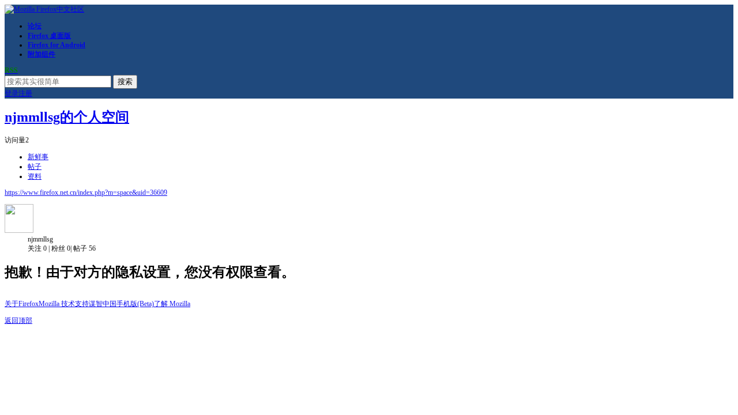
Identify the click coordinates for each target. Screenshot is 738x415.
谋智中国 (102, 304)
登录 (11, 93)
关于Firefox (22, 304)
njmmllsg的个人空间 (67, 117)
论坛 (35, 26)
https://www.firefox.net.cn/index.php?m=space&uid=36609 (86, 192)
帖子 (35, 167)
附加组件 (41, 54)
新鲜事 (38, 157)
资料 (35, 176)
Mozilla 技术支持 (64, 304)
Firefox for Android (56, 45)
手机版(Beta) (135, 304)
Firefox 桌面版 (49, 36)
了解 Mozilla (172, 304)
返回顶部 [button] (18, 320)
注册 (25, 93)
